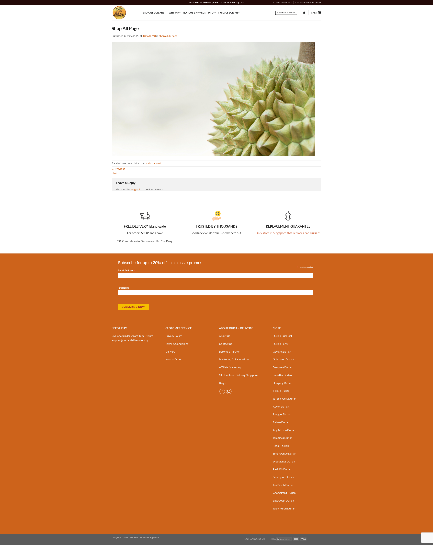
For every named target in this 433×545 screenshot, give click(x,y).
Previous (118, 168)
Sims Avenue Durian (284, 453)
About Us (224, 335)
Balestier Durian (282, 375)
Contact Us (225, 343)
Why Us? (174, 12)
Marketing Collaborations (234, 359)
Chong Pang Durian (284, 492)
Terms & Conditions (176, 343)
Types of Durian (228, 12)
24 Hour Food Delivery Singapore (238, 375)
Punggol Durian (282, 414)
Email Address (126, 270)
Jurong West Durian (284, 398)
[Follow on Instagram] (229, 391)
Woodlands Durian (284, 461)
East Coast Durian (283, 500)
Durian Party (280, 343)
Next (116, 173)
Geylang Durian (282, 351)
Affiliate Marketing (230, 367)
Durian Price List (282, 335)
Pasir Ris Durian (282, 469)
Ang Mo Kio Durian (284, 430)
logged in (136, 189)
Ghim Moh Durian (283, 359)
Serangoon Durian (283, 477)
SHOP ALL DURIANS (153, 12)
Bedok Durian (281, 445)
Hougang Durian (282, 383)
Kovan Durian (281, 406)
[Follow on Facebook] (222, 391)
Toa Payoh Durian (283, 484)
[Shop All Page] (213, 98)
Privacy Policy (173, 335)
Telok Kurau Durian (284, 508)
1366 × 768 (149, 35)
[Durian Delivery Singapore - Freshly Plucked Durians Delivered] (125, 12)
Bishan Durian (281, 422)
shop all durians (168, 35)
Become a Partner (229, 351)
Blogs (222, 383)
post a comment (153, 163)
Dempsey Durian (282, 367)
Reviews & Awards (194, 12)
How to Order (173, 359)
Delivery (170, 351)
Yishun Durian (281, 390)
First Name (123, 288)
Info (210, 12)
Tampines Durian (282, 437)
